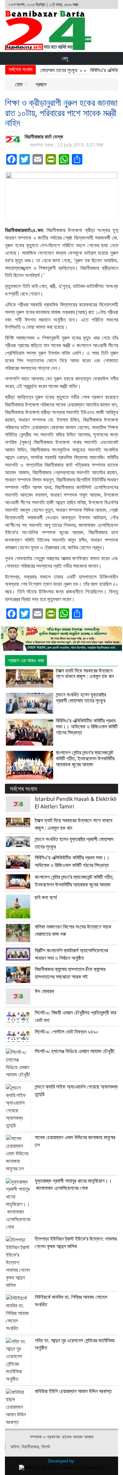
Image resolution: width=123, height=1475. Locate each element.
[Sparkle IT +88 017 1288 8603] (61, 1467)
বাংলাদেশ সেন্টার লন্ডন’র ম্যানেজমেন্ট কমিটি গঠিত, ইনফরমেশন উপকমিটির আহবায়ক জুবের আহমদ (85, 758)
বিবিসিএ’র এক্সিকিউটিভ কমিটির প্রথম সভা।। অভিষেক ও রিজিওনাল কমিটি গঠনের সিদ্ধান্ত (86, 726)
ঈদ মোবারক (44, 991)
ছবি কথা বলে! (46, 897)
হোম (18, 84)
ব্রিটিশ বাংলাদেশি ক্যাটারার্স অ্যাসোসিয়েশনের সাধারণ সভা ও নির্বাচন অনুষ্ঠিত (71, 954)
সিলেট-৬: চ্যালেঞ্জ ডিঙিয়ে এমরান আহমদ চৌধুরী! (74, 1051)
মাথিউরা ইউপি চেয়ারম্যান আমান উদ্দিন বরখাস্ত (73, 1391)
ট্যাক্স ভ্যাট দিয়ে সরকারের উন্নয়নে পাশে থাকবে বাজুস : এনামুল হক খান (85, 673)
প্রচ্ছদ (40, 84)
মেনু (64, 58)
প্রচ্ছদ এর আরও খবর (26, 660)
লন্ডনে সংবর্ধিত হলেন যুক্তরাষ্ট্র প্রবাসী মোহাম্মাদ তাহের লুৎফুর (81, 697)
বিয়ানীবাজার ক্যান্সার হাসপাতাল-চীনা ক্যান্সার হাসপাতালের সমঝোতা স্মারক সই (70, 972)
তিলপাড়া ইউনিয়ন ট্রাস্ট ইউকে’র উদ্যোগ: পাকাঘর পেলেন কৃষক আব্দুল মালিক (76, 1242)
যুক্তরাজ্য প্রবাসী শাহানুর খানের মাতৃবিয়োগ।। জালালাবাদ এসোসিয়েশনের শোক (73, 1184)
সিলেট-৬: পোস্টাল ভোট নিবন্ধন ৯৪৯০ (66, 1031)
